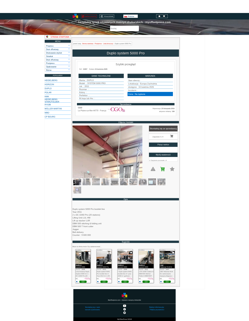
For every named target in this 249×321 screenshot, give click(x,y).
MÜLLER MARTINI (53, 108)
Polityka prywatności (157, 309)
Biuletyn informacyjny (156, 307)
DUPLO (48, 88)
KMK (47, 96)
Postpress (98, 43)
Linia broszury (108, 43)
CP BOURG (50, 117)
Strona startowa (87, 43)
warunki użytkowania (92, 309)
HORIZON (49, 84)
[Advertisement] (124, 6)
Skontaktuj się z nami (92, 307)
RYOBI (48, 104)
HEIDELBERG (51, 80)
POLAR (48, 92)
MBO (47, 113)
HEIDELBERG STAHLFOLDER (52, 100)
